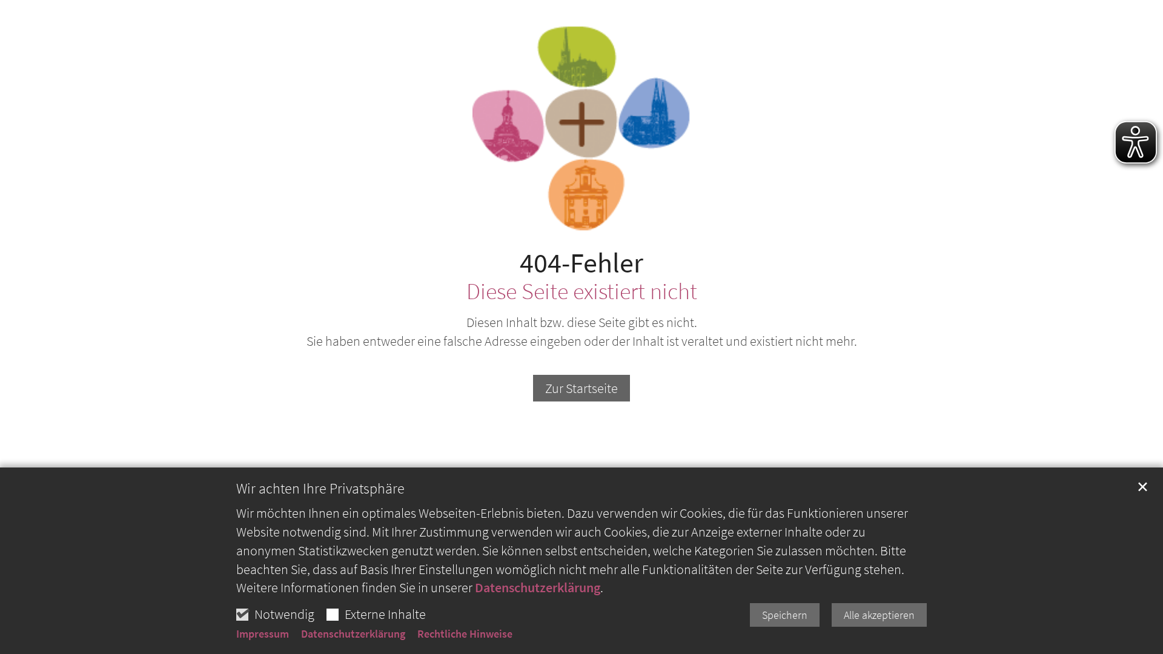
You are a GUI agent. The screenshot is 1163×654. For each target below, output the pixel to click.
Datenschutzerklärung (537, 587)
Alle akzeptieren (879, 615)
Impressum (262, 634)
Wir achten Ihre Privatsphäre (320, 489)
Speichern (784, 615)
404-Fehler (581, 263)
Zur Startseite (581, 388)
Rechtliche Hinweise (464, 634)
